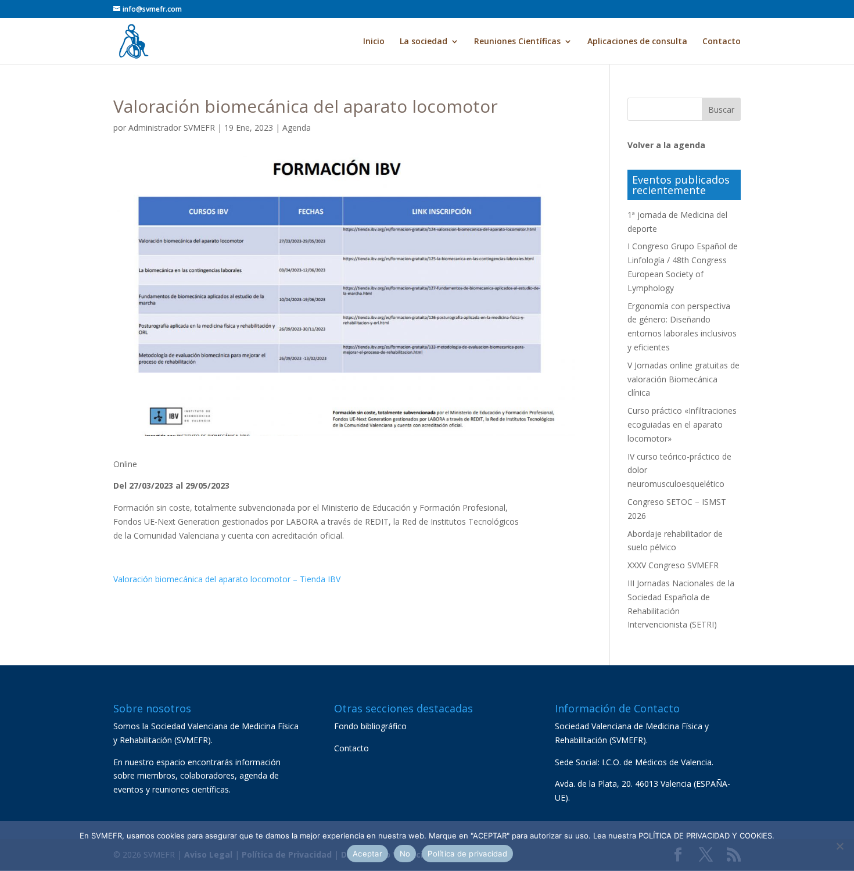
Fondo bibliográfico (370, 726)
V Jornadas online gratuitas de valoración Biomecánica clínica (683, 379)
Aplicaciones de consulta (637, 41)
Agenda (296, 127)
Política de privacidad (467, 853)
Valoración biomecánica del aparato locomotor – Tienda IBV (226, 579)
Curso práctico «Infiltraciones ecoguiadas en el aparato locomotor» (682, 424)
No (405, 853)
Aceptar (367, 853)
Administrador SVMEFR (171, 127)
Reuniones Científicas (517, 41)
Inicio (374, 41)
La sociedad (423, 41)
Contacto (721, 41)
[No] (839, 846)
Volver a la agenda (666, 144)
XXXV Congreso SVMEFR (673, 565)
